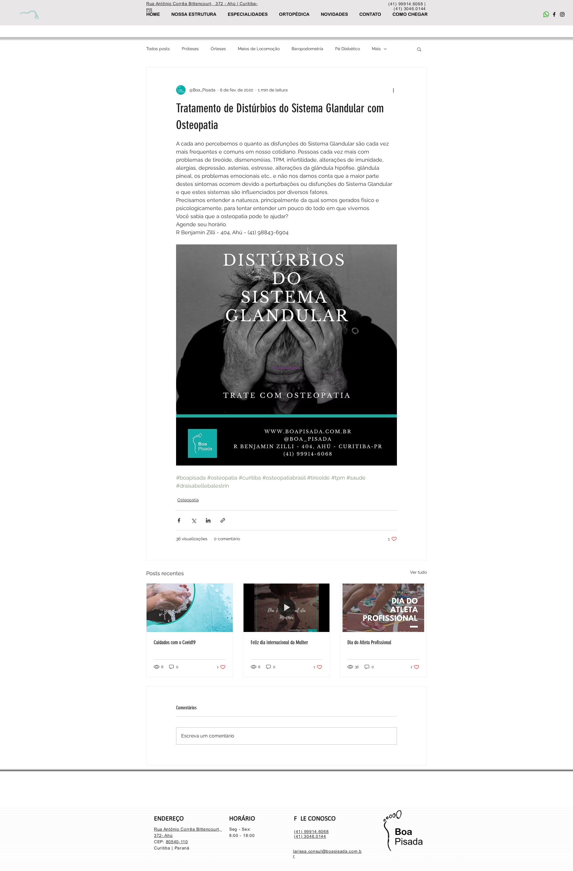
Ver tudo (418, 572)
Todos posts (158, 48)
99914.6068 (316, 831)
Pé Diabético (347, 48)
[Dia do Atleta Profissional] (383, 608)
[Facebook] (554, 14)
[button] (419, 49)
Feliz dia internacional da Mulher (279, 642)
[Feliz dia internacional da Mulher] (287, 608)
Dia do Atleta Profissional (369, 642)
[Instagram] (562, 14)
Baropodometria (307, 48)
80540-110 (177, 841)
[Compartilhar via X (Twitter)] (193, 520)
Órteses (218, 48)
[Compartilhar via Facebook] (179, 520)
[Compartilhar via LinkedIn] (208, 520)
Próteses (190, 48)
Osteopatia (188, 500)
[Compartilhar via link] (223, 520)
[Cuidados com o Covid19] (190, 608)
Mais (376, 48)
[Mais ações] (393, 90)
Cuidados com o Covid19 (174, 642)
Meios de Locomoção (259, 48)
